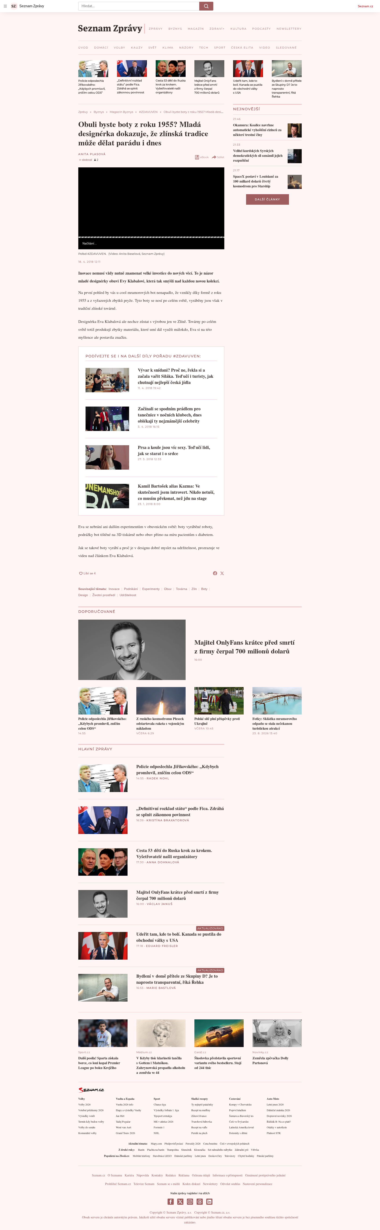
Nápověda (143, 1175)
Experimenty (151, 589)
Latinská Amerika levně (241, 1127)
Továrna (181, 589)
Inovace (114, 589)
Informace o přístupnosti (228, 1175)
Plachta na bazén (155, 1149)
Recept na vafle (199, 1127)
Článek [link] (86, 179)
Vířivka (255, 1149)
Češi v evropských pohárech (234, 1143)
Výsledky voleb (86, 1116)
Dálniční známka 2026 (278, 1110)
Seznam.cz (365, 6)
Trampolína (173, 1149)
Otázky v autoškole (277, 1127)
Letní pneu (200, 1156)
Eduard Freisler (162, 946)
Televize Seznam (143, 1184)
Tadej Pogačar (123, 1121)
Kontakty (157, 1175)
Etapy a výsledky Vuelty (128, 1110)
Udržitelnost (128, 595)
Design (83, 595)
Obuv (168, 589)
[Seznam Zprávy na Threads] (200, 1202)
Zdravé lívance (198, 1116)
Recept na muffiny (200, 1110)
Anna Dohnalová (163, 862)
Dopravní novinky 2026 (279, 1116)
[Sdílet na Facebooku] (215, 573)
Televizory (230, 1156)
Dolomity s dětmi (238, 1133)
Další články (267, 199)
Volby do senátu (86, 1127)
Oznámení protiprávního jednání (265, 1175)
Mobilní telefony (141, 1156)
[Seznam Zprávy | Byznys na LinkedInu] (209, 1202)
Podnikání (131, 589)
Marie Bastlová (161, 987)
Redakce (171, 1175)
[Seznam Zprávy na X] (180, 1202)
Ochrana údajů (201, 1175)
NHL (156, 1133)
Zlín (194, 589)
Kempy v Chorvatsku (240, 1104)
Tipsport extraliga (163, 1116)
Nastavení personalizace (257, 1184)
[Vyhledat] (206, 6)
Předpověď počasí (173, 1143)
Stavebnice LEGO (162, 1156)
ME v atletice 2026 (163, 1121)
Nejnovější (246, 109)
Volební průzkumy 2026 (91, 1110)
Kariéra (129, 1175)
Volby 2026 (84, 1104)
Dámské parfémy (183, 1156)
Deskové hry (215, 1156)
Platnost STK (274, 1133)
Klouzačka (199, 1149)
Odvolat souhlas (230, 1184)
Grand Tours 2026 (125, 1133)
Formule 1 (159, 1127)
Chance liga (160, 1104)
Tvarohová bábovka (201, 1121)
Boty (204, 589)
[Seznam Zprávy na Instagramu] (190, 1202)
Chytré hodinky (246, 1156)
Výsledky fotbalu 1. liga (166, 1110)
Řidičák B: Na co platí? (279, 1121)
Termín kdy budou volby (91, 1121)
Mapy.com (156, 1143)
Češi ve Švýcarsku (238, 1121)
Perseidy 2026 (193, 1143)
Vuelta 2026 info (124, 1104)
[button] (93, 68)
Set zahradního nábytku (220, 1149)
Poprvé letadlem (237, 1110)
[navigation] (5, 6)
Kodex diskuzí (191, 1184)
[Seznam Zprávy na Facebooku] (171, 1202)
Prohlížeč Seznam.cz (118, 1184)
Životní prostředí (103, 595)
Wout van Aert (123, 1127)
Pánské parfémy (265, 1156)
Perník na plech (199, 1133)
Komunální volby (87, 1133)
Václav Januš (160, 904)
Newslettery (210, 1184)
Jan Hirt (120, 1116)
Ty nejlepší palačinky (202, 1104)
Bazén (141, 1149)
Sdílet (220, 157)
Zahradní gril (241, 1149)
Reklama (184, 1175)
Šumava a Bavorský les (241, 1116)
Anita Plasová (92, 154)
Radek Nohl (158, 778)
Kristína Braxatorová (167, 820)
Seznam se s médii (168, 1184)
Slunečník (186, 1149)
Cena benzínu (210, 1143)
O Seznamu (115, 1175)
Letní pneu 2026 (275, 1104)
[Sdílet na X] (222, 573)
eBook (204, 157)
